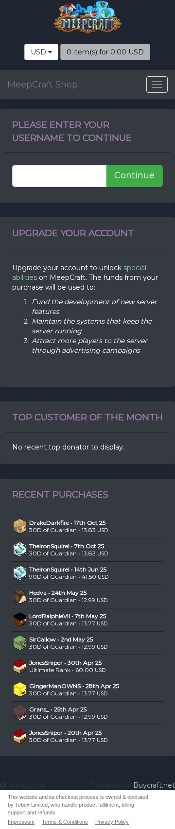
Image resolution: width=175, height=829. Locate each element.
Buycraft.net (154, 785)
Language (26, 785)
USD (39, 52)
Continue (134, 175)
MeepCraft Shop (42, 84)
